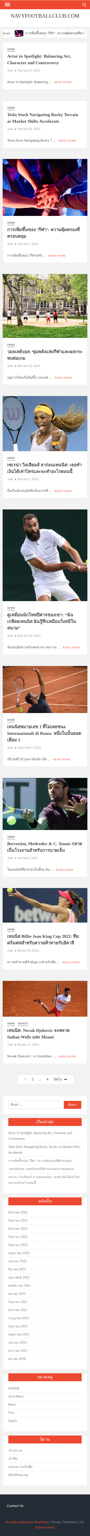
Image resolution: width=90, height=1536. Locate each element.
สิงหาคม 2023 (17, 1228)
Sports (23, 1023)
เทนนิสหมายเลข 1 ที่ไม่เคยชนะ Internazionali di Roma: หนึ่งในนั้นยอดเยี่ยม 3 (44, 733)
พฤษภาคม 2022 (18, 1253)
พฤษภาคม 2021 (18, 1334)
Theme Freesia (44, 1527)
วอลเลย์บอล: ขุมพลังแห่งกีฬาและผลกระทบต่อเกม (41, 1169)
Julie (10, 70)
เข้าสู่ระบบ (15, 1450)
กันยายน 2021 (18, 1302)
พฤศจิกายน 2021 (19, 1285)
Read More (63, 82)
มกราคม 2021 (17, 1350)
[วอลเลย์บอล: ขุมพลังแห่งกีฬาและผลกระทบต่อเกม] (84, 33)
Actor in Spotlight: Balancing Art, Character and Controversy (40, 1136)
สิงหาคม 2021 (17, 1310)
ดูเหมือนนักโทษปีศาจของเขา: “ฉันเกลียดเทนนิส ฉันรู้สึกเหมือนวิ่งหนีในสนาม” (41, 621)
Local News (16, 1396)
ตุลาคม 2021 (17, 1293)
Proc (11, 1412)
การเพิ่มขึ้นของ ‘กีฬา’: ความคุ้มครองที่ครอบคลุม (41, 33)
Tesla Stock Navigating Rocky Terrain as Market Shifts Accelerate (44, 1150)
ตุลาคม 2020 (17, 1359)
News (11, 49)
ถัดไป (58, 1079)
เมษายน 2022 (17, 1261)
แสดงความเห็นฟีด (20, 1467)
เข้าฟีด (12, 1458)
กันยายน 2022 (18, 1237)
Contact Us (15, 1506)
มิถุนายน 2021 (18, 1326)
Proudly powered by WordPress (27, 1522)
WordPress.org (18, 1475)
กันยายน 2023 (18, 1220)
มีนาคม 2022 (17, 1269)
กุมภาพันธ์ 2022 (19, 1277)
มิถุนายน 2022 (18, 1245)
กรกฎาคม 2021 (18, 1318)
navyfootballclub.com (45, 16)
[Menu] (7, 4)
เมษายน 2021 (17, 1342)
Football (13, 1388)
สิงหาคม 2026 (17, 1212)
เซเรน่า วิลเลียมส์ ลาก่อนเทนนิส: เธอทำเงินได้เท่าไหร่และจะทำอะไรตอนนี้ (44, 1180)
